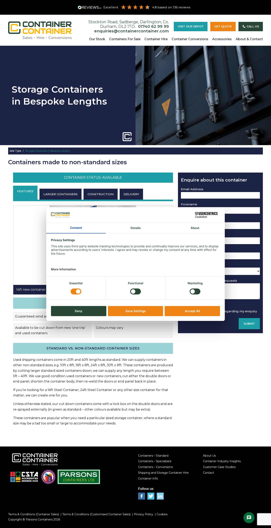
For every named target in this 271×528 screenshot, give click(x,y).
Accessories (222, 39)
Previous (15, 250)
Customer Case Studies (219, 467)
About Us (209, 455)
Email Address (192, 189)
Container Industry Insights (222, 461)
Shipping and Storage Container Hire (163, 473)
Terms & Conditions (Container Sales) (33, 514)
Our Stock (97, 39)
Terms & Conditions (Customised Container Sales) (96, 514)
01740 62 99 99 (153, 26)
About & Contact (249, 39)
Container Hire (156, 39)
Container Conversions (190, 39)
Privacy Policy (143, 514)
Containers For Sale (124, 39)
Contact (208, 473)
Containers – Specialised (154, 461)
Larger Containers (60, 194)
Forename (189, 204)
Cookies (162, 514)
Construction (100, 194)
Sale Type (16, 150)
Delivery (131, 194)
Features (25, 191)
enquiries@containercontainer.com (131, 31)
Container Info (148, 478)
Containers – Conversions (155, 467)
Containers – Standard (153, 455)
